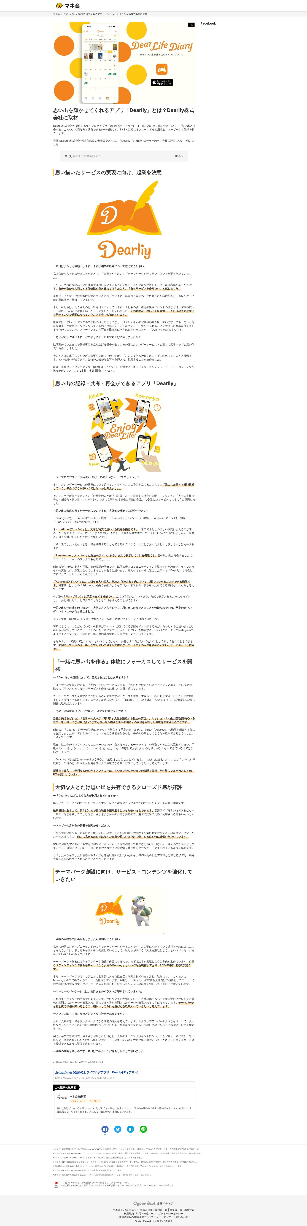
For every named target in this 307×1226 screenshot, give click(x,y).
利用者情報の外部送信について (136, 1217)
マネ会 (56, 14)
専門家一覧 (161, 1209)
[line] (143, 1129)
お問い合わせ (180, 1217)
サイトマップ (163, 1217)
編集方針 (189, 1209)
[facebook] (105, 1129)
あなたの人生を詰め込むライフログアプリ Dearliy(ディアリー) (97, 1072)
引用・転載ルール (146, 1213)
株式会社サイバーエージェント (122, 1185)
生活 (66, 14)
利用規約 (129, 1213)
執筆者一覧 (176, 1209)
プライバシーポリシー (170, 1213)
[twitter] (117, 1129)
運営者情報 (146, 1209)
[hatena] (130, 1129)
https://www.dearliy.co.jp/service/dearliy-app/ (85, 1078)
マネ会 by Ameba (72, 1153)
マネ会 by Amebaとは (125, 1209)
